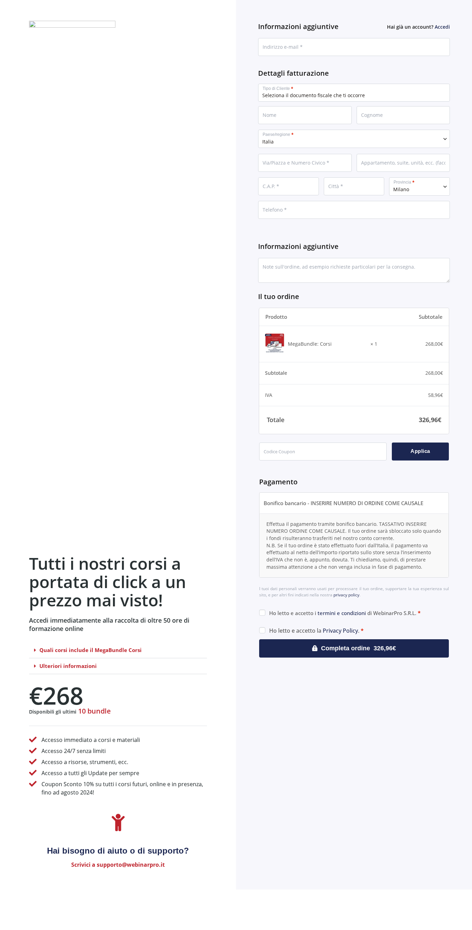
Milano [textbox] (401, 189)
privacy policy (346, 595)
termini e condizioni (342, 613)
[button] (118, 650)
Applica (420, 451)
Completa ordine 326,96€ (358, 648)
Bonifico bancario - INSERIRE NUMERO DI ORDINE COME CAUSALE (343, 503)
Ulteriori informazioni (68, 665)
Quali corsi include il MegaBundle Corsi (90, 650)
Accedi (442, 27)
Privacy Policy (340, 630)
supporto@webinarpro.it (131, 864)
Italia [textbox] (268, 141)
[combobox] (354, 139)
